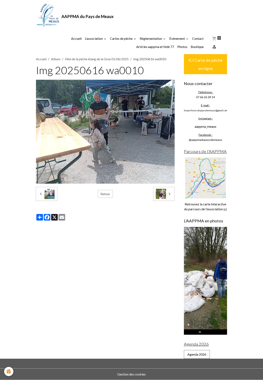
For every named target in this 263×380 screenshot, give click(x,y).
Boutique (197, 47)
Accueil (76, 38)
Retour (105, 194)
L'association (94, 38)
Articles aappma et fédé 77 (155, 47)
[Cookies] (8, 371)
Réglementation (151, 38)
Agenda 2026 (196, 354)
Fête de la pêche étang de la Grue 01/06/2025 (97, 59)
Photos (182, 47)
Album (55, 59)
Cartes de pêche (121, 38)
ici (225, 209)
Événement (177, 38)
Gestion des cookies (131, 374)
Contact (198, 38)
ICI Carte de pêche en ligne (205, 64)
